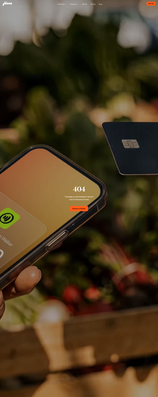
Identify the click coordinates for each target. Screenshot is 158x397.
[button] (62, 4)
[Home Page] (8, 3)
